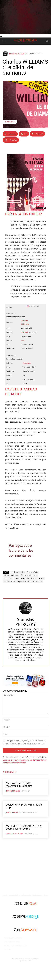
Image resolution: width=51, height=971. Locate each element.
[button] (4, 41)
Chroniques (10, 122)
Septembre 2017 (24, 581)
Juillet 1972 (8, 578)
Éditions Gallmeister (29, 575)
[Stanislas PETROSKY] (6, 53)
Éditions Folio (32, 572)
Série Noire (37, 581)
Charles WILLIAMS (17, 572)
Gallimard (24, 321)
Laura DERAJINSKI (22, 578)
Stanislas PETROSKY (17, 54)
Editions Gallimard (11, 575)
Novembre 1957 (37, 578)
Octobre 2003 (9, 581)
